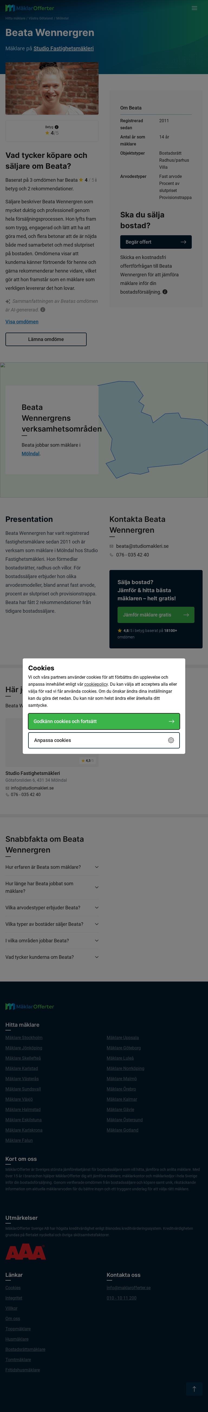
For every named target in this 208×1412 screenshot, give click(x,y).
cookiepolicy (96, 684)
